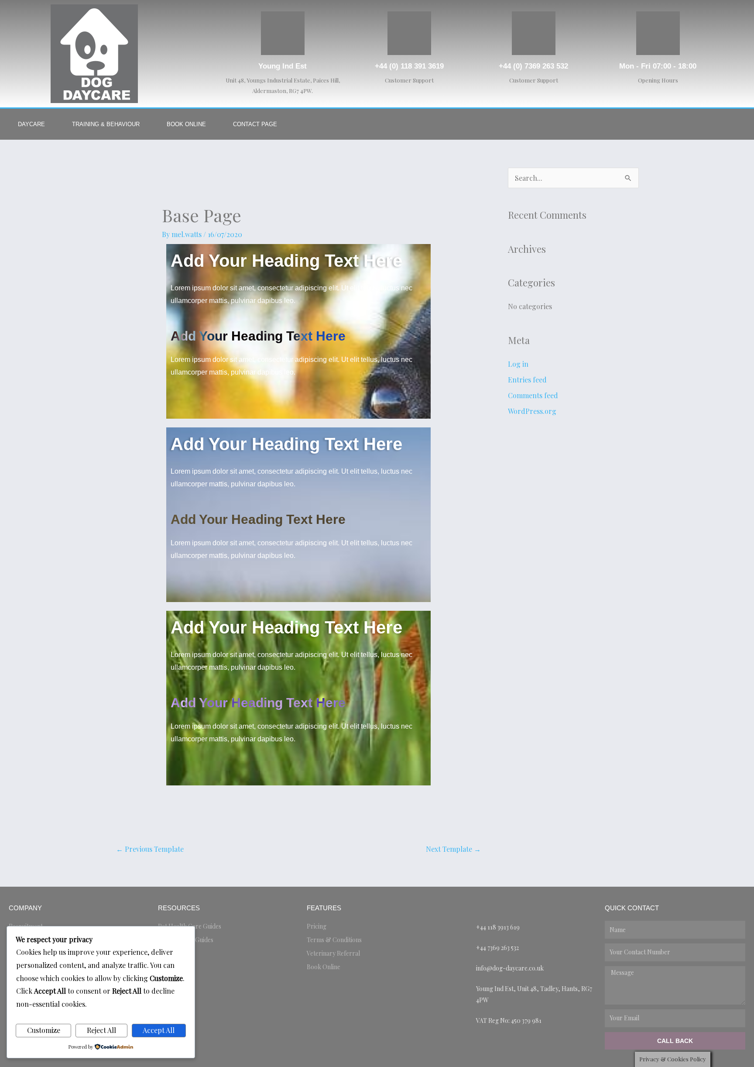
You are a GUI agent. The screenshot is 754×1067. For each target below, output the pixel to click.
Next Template (453, 849)
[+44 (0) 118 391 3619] (409, 33)
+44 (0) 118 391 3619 (409, 66)
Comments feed (533, 395)
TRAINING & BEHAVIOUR (106, 124)
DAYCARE (31, 124)
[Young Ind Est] (283, 33)
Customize (43, 1030)
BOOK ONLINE (186, 124)
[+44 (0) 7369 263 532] (533, 33)
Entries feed (527, 379)
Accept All (159, 1030)
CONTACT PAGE (255, 124)
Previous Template (150, 849)
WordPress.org (532, 411)
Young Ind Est (282, 66)
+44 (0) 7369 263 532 (533, 66)
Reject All (101, 1030)
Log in (518, 363)
